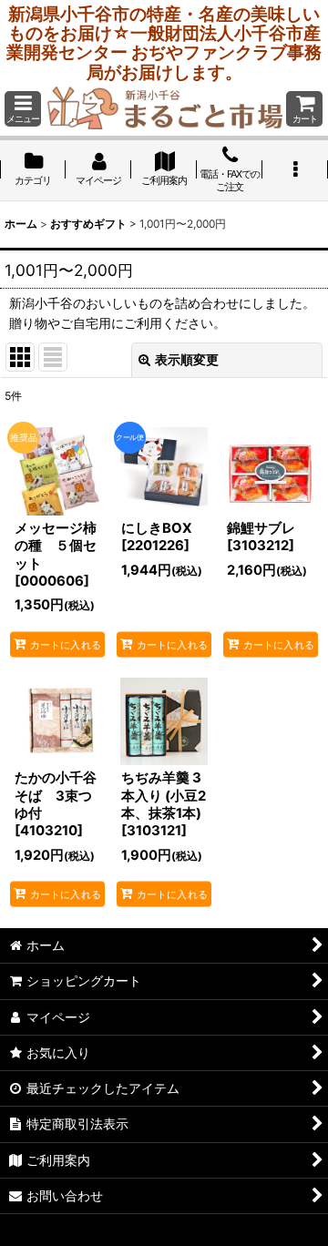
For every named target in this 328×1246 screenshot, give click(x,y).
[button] (23, 109)
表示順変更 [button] (187, 359)
